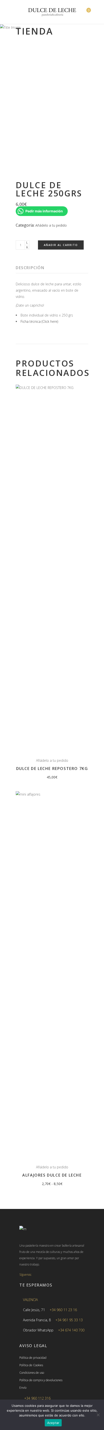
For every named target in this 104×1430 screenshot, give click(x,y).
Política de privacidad (32, 1358)
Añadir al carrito (61, 245)
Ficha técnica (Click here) (39, 321)
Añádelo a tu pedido (51, 225)
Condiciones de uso (31, 1373)
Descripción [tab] (30, 267)
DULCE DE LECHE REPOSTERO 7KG (52, 768)
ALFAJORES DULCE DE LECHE (52, 1175)
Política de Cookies (31, 1365)
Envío (22, 1388)
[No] (98, 1414)
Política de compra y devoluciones (40, 1380)
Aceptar (53, 1423)
